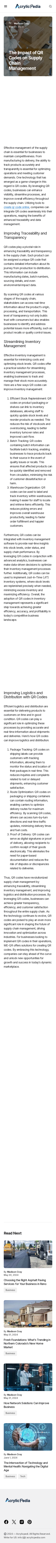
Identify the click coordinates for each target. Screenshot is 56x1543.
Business (10, 1290)
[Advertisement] (28, 112)
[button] (5, 6)
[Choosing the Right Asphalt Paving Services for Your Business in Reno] (28, 1254)
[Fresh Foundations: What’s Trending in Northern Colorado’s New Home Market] (28, 1314)
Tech (22, 1476)
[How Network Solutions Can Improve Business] (28, 1377)
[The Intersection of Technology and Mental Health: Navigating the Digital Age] (28, 1437)
